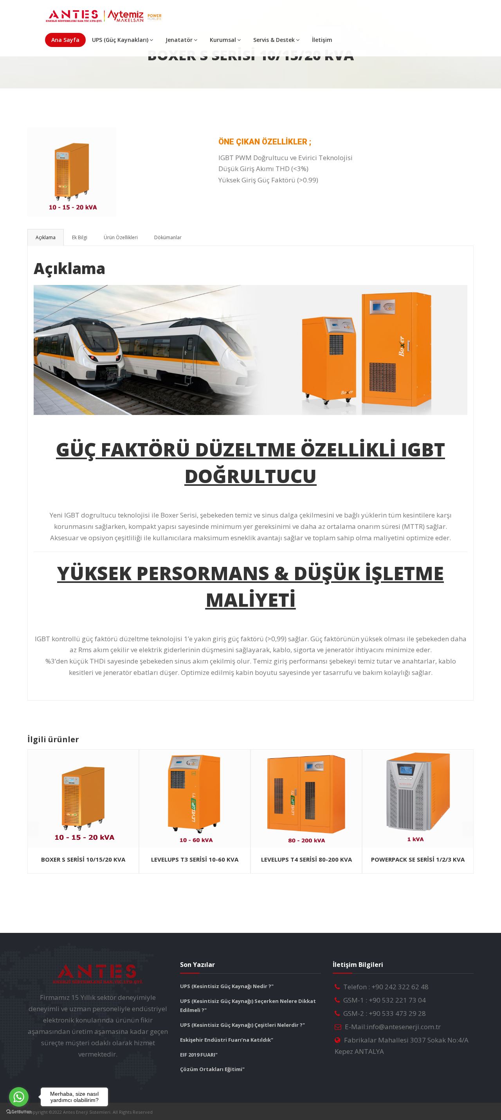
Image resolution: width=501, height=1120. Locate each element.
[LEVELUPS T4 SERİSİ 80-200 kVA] (306, 799)
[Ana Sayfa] (104, 15)
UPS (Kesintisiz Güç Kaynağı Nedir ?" (227, 986)
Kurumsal (223, 39)
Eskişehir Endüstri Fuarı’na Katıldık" (226, 1039)
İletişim (322, 39)
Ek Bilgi (79, 237)
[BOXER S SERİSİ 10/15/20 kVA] (70, 130)
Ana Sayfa (65, 39)
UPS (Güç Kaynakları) (120, 39)
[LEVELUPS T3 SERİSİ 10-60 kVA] (194, 799)
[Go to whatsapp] (19, 1097)
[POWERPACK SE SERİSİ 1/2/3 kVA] (417, 799)
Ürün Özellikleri (121, 237)
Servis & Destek (274, 39)
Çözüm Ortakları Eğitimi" (212, 1069)
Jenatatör (179, 39)
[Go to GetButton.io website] (18, 1112)
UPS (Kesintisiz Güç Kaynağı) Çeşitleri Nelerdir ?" (242, 1024)
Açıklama (46, 237)
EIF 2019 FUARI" (199, 1054)
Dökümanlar (168, 237)
